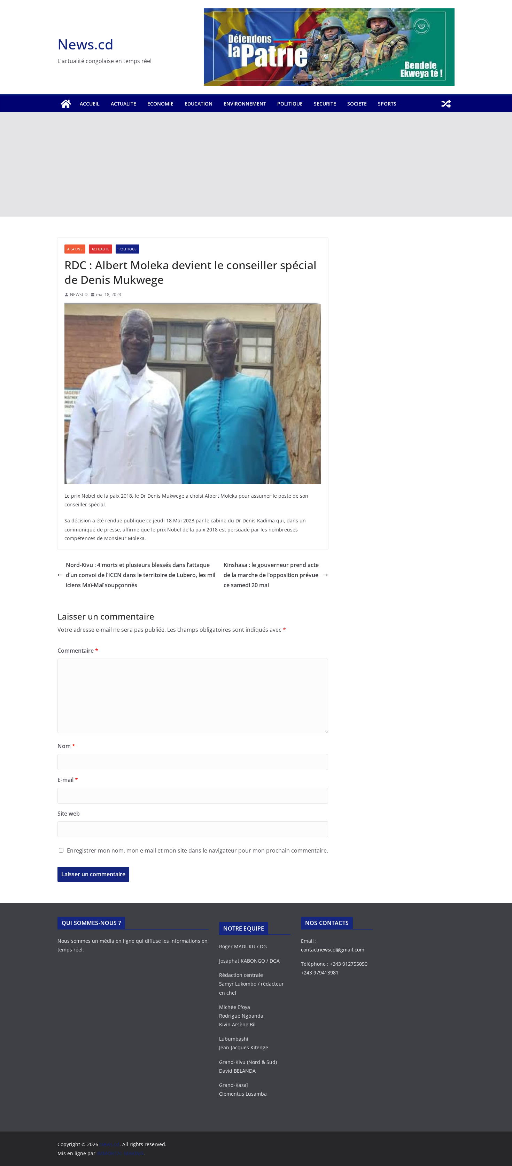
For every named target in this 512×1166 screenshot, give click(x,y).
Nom (66, 746)
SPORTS (387, 103)
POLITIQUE (290, 103)
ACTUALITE (123, 103)
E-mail (67, 780)
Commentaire (77, 650)
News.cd (85, 44)
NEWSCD (79, 294)
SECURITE (325, 103)
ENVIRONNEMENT (245, 103)
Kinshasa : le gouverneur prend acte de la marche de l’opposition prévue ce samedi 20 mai (271, 575)
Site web (68, 813)
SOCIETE (357, 103)
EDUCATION (198, 103)
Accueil (90, 103)
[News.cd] (65, 103)
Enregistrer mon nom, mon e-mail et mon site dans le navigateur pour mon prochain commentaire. (197, 850)
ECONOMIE (160, 103)
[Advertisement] (256, 164)
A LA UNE (75, 249)
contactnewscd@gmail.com (332, 949)
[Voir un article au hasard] (446, 103)
